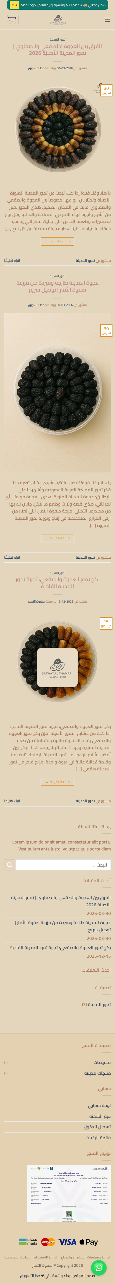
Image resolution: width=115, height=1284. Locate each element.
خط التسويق (36, 68)
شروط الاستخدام (46, 1257)
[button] (107, 19)
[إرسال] (9, 864)
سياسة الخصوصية (17, 1257)
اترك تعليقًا (12, 260)
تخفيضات (102, 1062)
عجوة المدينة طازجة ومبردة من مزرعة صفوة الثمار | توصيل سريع (57, 286)
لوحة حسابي (99, 1105)
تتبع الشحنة (100, 1116)
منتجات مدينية (97, 1073)
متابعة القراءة (57, 241)
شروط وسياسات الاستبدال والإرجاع (86, 1257)
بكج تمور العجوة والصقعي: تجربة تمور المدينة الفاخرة (58, 582)
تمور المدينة (58, 39)
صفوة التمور (36, 601)
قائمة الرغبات (98, 1137)
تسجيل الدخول (97, 1127)
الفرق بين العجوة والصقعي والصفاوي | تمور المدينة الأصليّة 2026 (57, 49)
